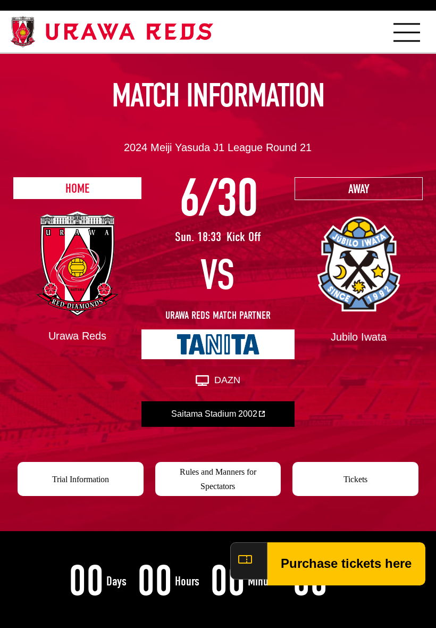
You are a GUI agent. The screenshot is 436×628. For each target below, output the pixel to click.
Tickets (355, 479)
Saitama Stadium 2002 (214, 413)
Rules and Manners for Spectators (218, 479)
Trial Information (80, 479)
